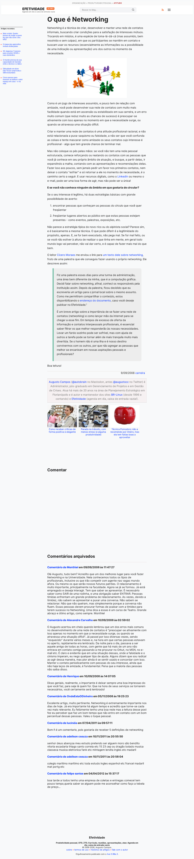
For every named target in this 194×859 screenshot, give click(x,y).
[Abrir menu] (169, 10)
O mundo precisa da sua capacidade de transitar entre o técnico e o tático (12, 62)
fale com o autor (120, 849)
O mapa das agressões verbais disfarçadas (12, 45)
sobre (69, 849)
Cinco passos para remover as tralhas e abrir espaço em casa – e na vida (13, 81)
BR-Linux (117, 394)
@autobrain (79, 382)
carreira (140, 373)
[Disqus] (97, 514)
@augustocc (121, 382)
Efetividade (38, 9)
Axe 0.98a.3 (112, 854)
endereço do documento (95, 300)
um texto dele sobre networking (123, 255)
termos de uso (81, 849)
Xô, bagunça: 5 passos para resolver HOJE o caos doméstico (11, 53)
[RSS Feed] (162, 9)
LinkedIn (122, 176)
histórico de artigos (100, 849)
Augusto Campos (59, 382)
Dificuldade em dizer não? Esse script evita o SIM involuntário (12, 71)
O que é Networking (77, 19)
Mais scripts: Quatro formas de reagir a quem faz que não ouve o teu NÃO (12, 36)
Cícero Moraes (66, 255)
